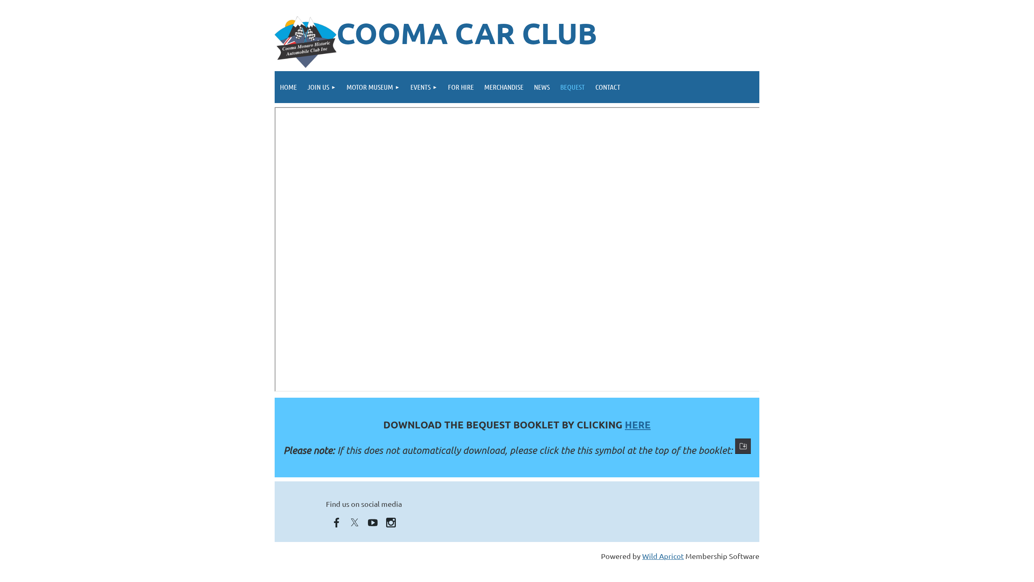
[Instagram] (391, 522)
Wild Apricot (663, 556)
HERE (638, 424)
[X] (354, 522)
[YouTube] (372, 522)
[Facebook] (336, 522)
